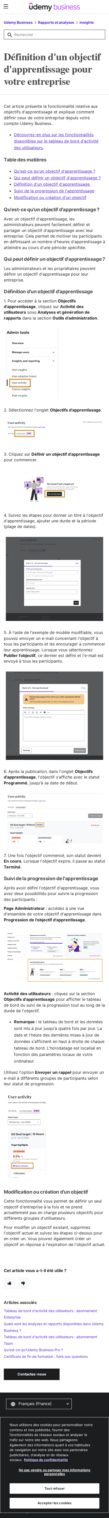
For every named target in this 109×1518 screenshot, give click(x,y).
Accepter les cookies (55, 1503)
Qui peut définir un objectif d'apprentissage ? (57, 177)
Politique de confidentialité (46, 1460)
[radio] (9, 1283)
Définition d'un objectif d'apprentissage (52, 184)
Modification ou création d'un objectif (50, 197)
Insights (87, 22)
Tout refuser (54, 1488)
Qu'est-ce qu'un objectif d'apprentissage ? (54, 171)
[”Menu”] (6, 6)
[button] (39, 1404)
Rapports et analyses (56, 22)
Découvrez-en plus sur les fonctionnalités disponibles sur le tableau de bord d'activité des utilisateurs (56, 141)
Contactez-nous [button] (31, 1374)
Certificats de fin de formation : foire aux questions (46, 1356)
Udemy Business (18, 22)
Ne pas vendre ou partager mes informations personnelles (54, 1472)
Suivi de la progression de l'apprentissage (54, 190)
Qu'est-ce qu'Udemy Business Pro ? (33, 1350)
